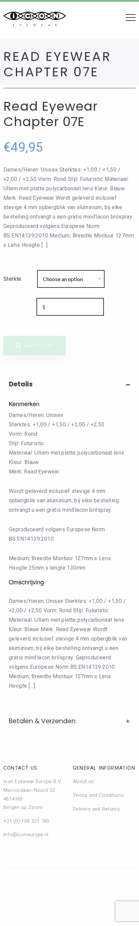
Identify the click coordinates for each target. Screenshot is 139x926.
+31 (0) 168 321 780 (26, 821)
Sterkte (12, 279)
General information (104, 768)
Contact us (20, 768)
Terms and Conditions (98, 795)
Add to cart (39, 345)
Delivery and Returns (96, 809)
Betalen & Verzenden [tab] (42, 721)
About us (83, 781)
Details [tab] (21, 384)
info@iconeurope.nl (25, 835)
